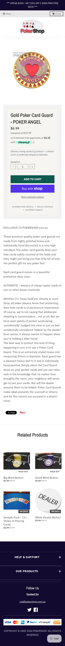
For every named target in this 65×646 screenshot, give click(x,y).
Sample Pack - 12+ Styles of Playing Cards (15, 521)
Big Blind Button (13, 477)
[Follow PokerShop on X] (29, 610)
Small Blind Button (46, 477)
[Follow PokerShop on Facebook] (36, 610)
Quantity (15, 162)
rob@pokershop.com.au (33, 601)
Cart (58, 13)
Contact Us (33, 594)
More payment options (32, 197)
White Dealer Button (48, 517)
